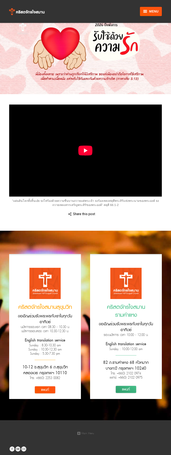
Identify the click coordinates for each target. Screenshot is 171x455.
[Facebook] (100, 214)
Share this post (84, 214)
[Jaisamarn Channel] (17, 448)
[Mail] (23, 448)
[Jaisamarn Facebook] (12, 448)
